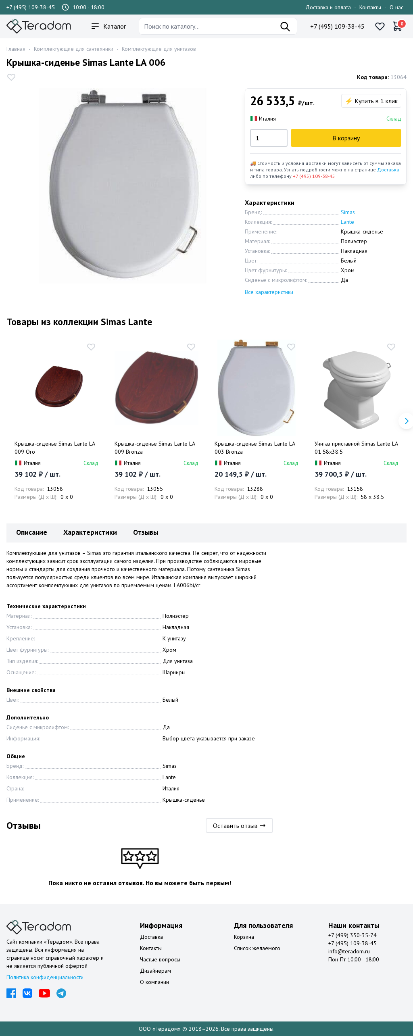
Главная (15, 48)
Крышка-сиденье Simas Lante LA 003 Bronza (255, 447)
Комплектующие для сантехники (73, 48)
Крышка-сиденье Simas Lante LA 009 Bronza (155, 447)
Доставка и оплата (328, 7)
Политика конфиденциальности (44, 977)
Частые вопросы (160, 959)
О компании (154, 982)
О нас (396, 7)
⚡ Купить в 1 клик (371, 101)
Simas (348, 212)
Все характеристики (269, 292)
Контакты (370, 7)
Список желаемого (257, 948)
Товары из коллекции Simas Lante (79, 321)
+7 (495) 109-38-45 (30, 7)
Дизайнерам (155, 970)
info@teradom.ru (349, 951)
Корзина (244, 936)
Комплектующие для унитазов (159, 48)
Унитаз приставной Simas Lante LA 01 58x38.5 (356, 447)
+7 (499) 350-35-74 (352, 935)
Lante (347, 221)
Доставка (388, 170)
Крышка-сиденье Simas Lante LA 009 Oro (55, 447)
